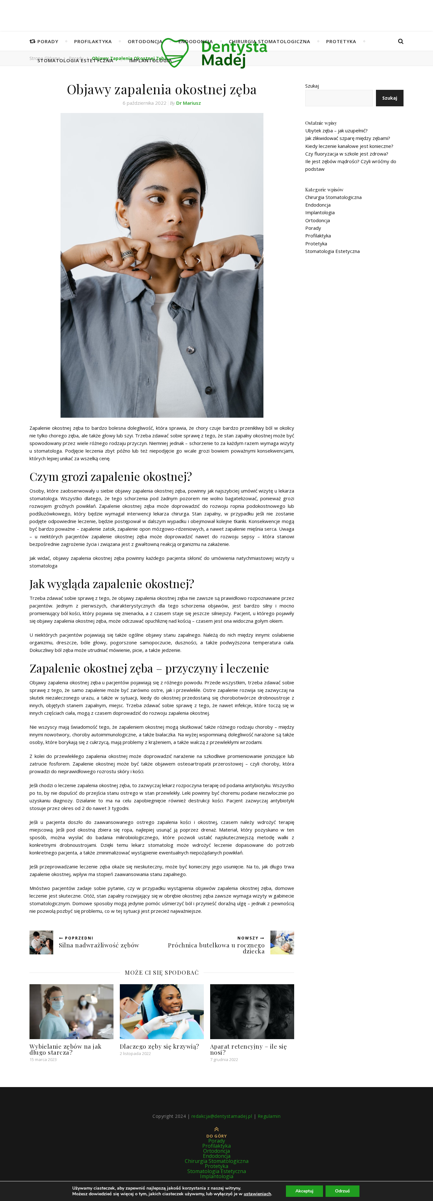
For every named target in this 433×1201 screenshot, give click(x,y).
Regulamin (269, 1116)
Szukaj (312, 86)
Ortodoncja (145, 41)
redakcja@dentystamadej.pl (221, 1116)
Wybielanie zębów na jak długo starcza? (65, 1049)
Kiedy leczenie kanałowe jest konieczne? (349, 146)
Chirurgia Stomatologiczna (269, 41)
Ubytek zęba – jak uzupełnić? (336, 130)
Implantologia (150, 60)
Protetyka (341, 41)
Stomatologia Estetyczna (75, 60)
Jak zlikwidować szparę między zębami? (347, 138)
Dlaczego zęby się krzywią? (159, 1046)
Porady (47, 41)
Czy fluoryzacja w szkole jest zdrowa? (346, 153)
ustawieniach (257, 1194)
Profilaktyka (93, 41)
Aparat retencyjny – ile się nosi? (248, 1049)
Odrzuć (342, 1191)
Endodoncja (195, 41)
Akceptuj (304, 1191)
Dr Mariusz (188, 103)
